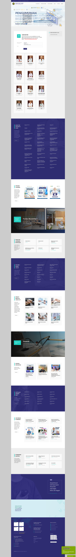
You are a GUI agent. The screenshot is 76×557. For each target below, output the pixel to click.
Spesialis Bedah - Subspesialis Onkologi (40, 142)
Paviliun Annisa (27, 394)
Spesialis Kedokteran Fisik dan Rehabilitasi (28, 134)
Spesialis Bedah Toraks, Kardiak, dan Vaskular (28, 148)
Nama (17, 46)
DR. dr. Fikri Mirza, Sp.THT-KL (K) (19, 108)
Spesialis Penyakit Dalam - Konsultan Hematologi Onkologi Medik (28, 139)
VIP (39, 242)
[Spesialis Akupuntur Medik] (33, 44)
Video (27, 422)
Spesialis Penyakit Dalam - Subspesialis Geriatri (41, 138)
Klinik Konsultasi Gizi (28, 272)
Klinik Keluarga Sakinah (28, 267)
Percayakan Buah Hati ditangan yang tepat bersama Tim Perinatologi (30, 420)
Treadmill (26, 341)
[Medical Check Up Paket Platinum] (55, 320)
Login (34, 542)
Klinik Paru (51, 274)
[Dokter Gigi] (33, 42)
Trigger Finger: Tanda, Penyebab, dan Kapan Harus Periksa (55, 437)
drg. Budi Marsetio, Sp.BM (19, 93)
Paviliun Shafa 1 (27, 401)
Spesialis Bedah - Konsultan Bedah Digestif (53, 142)
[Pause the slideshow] (62, 16)
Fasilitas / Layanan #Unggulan (17, 219)
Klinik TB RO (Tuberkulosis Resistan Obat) (54, 265)
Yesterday (53, 536)
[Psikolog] (33, 43)
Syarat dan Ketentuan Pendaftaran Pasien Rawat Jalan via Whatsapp (38, 538)
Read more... (34, 223)
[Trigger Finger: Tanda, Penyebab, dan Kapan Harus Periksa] (55, 434)
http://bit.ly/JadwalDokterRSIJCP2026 (31, 39)
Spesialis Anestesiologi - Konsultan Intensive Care (41, 128)
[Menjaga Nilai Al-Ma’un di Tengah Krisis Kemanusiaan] (43, 372)
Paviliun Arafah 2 (52, 394)
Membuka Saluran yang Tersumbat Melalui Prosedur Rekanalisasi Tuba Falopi (43, 420)
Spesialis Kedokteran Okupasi (28, 165)
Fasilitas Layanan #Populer (18, 241)
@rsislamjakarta (53, 525)
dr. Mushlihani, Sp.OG (41, 78)
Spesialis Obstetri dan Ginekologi (53, 161)
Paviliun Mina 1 (52, 396)
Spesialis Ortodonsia (53, 153)
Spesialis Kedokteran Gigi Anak (41, 158)
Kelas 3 (27, 242)
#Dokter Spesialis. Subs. (18, 127)
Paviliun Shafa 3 (39, 403)
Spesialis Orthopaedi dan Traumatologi (41, 154)
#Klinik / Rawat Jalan (17, 266)
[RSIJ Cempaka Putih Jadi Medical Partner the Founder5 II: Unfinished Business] (30, 372)
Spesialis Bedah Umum (40, 164)
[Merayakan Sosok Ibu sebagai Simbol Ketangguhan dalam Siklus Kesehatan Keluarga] (43, 434)
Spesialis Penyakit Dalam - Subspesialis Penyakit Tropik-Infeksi (54, 139)
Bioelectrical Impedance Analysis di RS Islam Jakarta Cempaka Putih (55, 420)
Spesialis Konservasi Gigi (28, 157)
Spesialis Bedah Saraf (53, 164)
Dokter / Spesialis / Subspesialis (19, 42)
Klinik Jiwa (38, 272)
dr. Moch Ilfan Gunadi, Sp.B (41, 108)
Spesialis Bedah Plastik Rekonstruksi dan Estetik (28, 145)
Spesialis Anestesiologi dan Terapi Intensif (53, 128)
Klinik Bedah (39, 279)
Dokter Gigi (51, 124)
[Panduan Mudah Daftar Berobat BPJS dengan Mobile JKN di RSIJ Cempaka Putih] (30, 434)
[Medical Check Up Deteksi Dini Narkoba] (29, 305)
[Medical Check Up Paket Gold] (42, 320)
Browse (16, 140)
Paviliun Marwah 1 (27, 396)
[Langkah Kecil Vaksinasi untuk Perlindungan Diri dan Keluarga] (30, 198)
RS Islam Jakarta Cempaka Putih (53, 493)
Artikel (52, 457)
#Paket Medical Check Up (17, 298)
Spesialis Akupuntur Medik (28, 161)
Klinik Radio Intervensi (28, 264)
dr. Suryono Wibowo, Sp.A (41, 63)
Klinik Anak (38, 281)
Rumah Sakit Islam (19, 3)
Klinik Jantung (27, 279)
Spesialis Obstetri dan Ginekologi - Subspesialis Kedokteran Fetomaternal (41, 161)
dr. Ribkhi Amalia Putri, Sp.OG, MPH (30, 63)
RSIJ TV (34, 540)
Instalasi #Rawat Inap (17, 394)
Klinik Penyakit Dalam (53, 279)
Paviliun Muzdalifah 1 (30, 219)
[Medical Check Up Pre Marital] (55, 305)
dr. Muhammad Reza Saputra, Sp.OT (30, 93)
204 (55, 535)
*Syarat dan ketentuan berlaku (53, 34)
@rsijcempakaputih (53, 528)
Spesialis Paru (52, 167)
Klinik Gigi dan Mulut (53, 272)
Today (53, 535)
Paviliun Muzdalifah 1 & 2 (53, 398)
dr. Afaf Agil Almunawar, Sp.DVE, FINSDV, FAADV (41, 93)
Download (35, 539)
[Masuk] (63, 0)
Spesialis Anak (27, 167)
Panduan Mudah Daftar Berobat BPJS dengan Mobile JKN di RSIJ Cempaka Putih (30, 437)
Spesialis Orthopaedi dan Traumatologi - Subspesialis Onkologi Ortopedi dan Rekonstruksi (41, 150)
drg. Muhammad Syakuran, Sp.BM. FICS (30, 78)
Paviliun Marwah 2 (40, 396)
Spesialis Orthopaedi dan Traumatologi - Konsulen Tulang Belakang (28, 154)
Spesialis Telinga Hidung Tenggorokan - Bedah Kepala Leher (28, 170)
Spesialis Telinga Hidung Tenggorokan (41, 125)
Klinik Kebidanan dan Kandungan (28, 282)
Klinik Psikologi (39, 267)
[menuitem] (37, 3)
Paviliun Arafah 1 (39, 394)
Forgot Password (36, 541)
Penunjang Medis (41, 249)
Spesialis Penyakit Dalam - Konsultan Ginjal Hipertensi (54, 134)
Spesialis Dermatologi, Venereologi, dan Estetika (54, 158)
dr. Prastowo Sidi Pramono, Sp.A (19, 78)
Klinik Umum (52, 267)
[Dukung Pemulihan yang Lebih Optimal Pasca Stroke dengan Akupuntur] (42, 198)
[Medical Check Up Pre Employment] (42, 305)
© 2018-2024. (15, 551)
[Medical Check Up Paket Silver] (29, 320)
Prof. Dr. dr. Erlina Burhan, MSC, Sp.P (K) (30, 108)
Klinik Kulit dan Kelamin (40, 274)
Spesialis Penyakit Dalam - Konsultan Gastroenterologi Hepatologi (41, 134)
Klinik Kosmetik (27, 274)
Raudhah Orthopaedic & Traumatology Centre (40, 265)
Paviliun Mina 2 (27, 398)
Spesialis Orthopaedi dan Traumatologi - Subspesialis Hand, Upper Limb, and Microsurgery (54, 149)
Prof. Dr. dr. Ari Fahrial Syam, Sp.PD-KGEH (19, 63)
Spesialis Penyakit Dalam (41, 167)
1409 (55, 536)
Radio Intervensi (27, 124)
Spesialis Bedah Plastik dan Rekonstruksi (40, 145)
